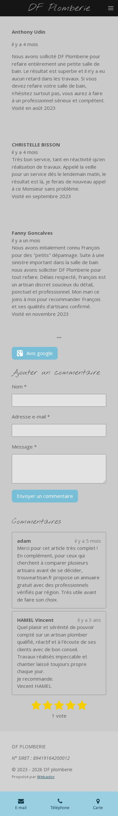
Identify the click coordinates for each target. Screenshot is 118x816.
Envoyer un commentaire (45, 496)
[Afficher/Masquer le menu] (111, 8)
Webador (46, 776)
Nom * (19, 386)
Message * (24, 446)
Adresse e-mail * (31, 416)
